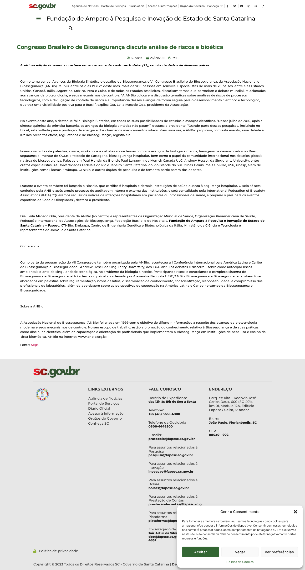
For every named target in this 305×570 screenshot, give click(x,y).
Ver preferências (279, 552)
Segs (35, 345)
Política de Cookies (240, 562)
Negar (240, 552)
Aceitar (200, 552)
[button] (295, 511)
